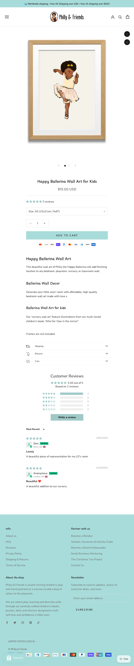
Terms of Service (15, 565)
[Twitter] (15, 622)
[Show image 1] (65, 166)
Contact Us (77, 565)
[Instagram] (22, 622)
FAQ (8, 542)
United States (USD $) (21, 641)
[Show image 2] (69, 166)
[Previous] (58, 165)
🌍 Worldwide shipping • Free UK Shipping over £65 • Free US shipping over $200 (67, 3)
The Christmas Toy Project (86, 559)
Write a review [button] (67, 417)
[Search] (120, 17)
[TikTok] (38, 622)
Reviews (11, 548)
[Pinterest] (30, 622)
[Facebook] (7, 622)
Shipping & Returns (17, 559)
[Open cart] (127, 17)
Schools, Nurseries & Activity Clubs (92, 542)
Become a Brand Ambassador (88, 548)
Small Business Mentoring (86, 553)
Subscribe (84, 609)
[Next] (75, 165)
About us (11, 536)
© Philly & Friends (17, 649)
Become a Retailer (82, 536)
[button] (34, 201)
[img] (34, 438)
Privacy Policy (14, 553)
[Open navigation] (7, 16)
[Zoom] (127, 34)
